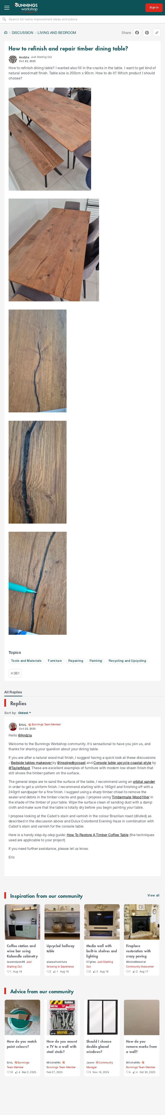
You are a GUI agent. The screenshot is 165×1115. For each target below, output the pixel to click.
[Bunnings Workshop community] (26, 7)
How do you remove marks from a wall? (141, 1046)
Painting (96, 661)
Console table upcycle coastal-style (122, 763)
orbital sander (144, 781)
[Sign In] (154, 7)
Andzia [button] (24, 57)
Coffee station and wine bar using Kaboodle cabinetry (22, 951)
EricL (10, 1063)
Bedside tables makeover (32, 763)
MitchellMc (54, 1063)
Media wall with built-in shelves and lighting (101, 951)
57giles (91, 962)
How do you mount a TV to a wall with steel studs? (62, 1046)
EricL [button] (23, 724)
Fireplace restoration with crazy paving (138, 951)
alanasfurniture (57, 962)
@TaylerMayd (19, 768)
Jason (90, 1063)
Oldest (23, 713)
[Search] (4, 19)
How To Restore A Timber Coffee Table (98, 835)
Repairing (75, 661)
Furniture (55, 661)
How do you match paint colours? (22, 1044)
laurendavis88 (16, 962)
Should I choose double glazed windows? (98, 1046)
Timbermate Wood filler (130, 797)
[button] (13, 59)
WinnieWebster (136, 962)
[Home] (5, 32)
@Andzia (25, 735)
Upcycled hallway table (60, 948)
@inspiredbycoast (71, 763)
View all (154, 895)
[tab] (13, 692)
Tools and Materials (26, 661)
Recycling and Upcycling (127, 661)
